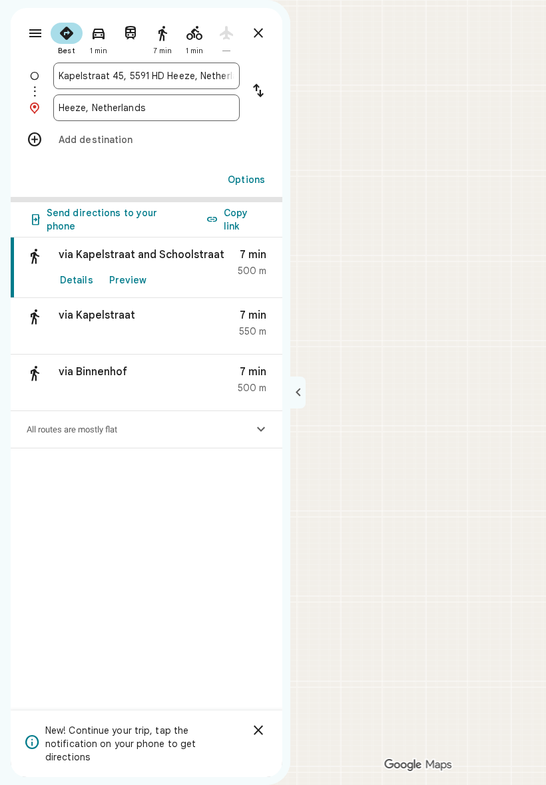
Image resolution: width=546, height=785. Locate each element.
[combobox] (146, 76)
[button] (146, 326)
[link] (146, 267)
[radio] (67, 37)
